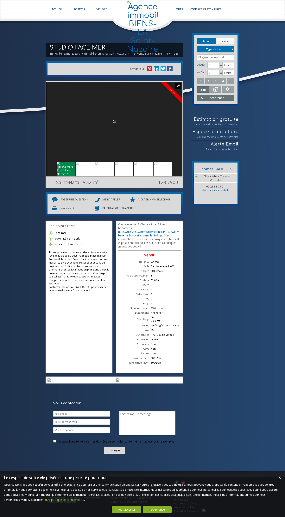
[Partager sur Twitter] (163, 68)
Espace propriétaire (215, 134)
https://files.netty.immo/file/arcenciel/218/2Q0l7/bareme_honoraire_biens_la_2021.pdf (148, 233)
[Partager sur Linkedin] (156, 68)
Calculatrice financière (119, 208)
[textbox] (215, 57)
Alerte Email (222, 146)
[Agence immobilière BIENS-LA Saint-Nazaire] (142, 49)
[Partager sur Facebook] (170, 68)
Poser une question (74, 199)
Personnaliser (157, 509)
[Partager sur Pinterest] (149, 68)
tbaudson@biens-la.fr (215, 190)
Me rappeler (111, 199)
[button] (206, 41)
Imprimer (67, 208)
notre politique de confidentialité (64, 500)
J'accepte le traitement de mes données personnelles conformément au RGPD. (106, 441)
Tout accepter (126, 509)
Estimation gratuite (216, 121)
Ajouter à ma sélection (154, 199)
